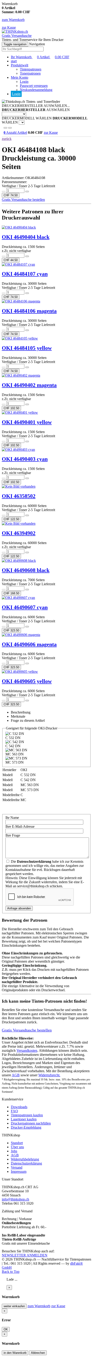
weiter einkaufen (14, 1306)
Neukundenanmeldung (36, 90)
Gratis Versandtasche (17, 36)
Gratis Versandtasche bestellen (23, 200)
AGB (16, 1075)
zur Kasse (9, 27)
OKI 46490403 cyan (25, 459)
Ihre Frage (12, 835)
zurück (7, 139)
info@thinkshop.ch (15, 1199)
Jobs (14, 1151)
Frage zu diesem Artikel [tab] (28, 720)
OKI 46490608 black (25, 570)
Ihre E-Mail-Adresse (20, 826)
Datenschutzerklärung (26, 1163)
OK (6, 1329)
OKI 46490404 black (25, 237)
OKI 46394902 (18, 533)
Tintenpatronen (30, 69)
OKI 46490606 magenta (29, 644)
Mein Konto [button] (19, 77)
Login (24, 81)
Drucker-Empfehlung (26, 1127)
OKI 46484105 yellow (27, 348)
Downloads (19, 1107)
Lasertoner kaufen (24, 1119)
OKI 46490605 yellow (27, 681)
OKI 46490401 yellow (27, 422)
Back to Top (10, 1272)
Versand (16, 1167)
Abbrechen (38, 1352)
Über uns (17, 1147)
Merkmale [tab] (18, 716)
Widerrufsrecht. (49, 1075)
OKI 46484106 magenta (29, 311)
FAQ (14, 1111)
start (14, 61)
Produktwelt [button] (19, 65)
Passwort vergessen (34, 86)
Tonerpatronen (30, 73)
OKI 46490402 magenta (29, 385)
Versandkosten (26, 1050)
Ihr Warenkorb (40, 57)
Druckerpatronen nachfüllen (31, 1123)
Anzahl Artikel (15, 132)
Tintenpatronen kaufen (27, 1115)
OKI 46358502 (18, 496)
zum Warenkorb (13, 20)
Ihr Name (12, 818)
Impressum (18, 1171)
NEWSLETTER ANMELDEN (24, 1255)
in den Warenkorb (15, 1352)
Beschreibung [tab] (20, 712)
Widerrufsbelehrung (25, 1159)
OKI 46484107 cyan (25, 274)
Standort (17, 1143)
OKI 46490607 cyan (25, 607)
